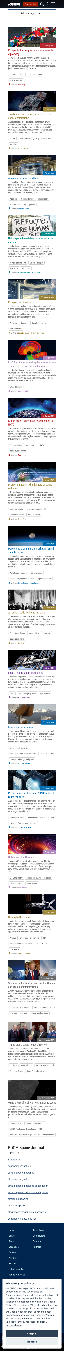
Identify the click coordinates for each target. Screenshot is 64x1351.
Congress (24, 323)
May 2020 (50, 544)
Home (12, 1230)
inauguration (43, 198)
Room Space (15, 1159)
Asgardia (13, 198)
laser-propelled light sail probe (22, 759)
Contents (13, 1252)
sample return (36, 572)
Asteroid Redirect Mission (20, 1007)
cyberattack (31, 445)
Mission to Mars (40, 1007)
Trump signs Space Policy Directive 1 (28, 1044)
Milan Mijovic (23, 148)
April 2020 (50, 480)
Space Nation (15, 204)
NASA (12, 823)
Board (12, 1235)
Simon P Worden (24, 763)
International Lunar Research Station (24, 943)
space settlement (17, 638)
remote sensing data (18, 262)
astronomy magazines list (22, 1218)
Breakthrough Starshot (18, 747)
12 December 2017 (48, 1040)
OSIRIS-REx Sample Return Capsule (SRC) (26, 1129)
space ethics (34, 633)
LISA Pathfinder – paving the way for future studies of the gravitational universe (32, 364)
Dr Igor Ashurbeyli (27, 198)
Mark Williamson (24, 697)
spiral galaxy (32, 883)
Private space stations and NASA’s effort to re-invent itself (31, 795)
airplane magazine (18, 1199)
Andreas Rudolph (24, 391)
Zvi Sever (21, 643)
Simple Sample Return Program (22, 578)
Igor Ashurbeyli (16, 328)
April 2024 (50, 852)
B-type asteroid (16, 1123)
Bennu (28, 1123)
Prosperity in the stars (20, 302)
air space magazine (19, 1179)
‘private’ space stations (27, 823)
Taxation (13, 144)
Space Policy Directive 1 (36, 1071)
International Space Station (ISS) (41, 817)
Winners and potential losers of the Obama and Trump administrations (31, 985)
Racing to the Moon (19, 917)
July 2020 (51, 668)
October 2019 (49, 416)
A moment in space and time (23, 178)
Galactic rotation (16, 883)
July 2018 (51, 173)
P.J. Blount (36, 272)
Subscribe (30, 4)
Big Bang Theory (16, 877)
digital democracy (39, 323)
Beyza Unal (22, 455)
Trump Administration (39, 1013)
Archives (13, 1258)
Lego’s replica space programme (25, 672)
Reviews (13, 1263)
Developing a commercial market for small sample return (31, 550)
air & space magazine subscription (27, 1212)
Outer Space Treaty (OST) (29, 138)
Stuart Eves (22, 887)
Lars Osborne (35, 583)
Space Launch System (18, 1013)
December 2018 (49, 297)
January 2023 (49, 788)
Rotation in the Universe (21, 857)
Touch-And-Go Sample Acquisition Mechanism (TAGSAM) (32, 1134)
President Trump (16, 1071)
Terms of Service (17, 1274)
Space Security (16, 80)
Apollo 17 (13, 1065)
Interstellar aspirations (20, 727)
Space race (14, 949)
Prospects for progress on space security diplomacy (30, 52)
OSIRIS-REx (38, 1123)
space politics (29, 204)
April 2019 (50, 357)
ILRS (44, 937)
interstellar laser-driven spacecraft (23, 753)
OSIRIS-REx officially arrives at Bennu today (32, 1102)
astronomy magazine (19, 1166)
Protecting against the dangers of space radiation (30, 486)
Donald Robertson (25, 953)
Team (11, 1241)
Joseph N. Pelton (24, 827)
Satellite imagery (36, 262)
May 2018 (50, 109)
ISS (21, 74)
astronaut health (16, 509)
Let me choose (14, 1325)
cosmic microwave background (38, 877)
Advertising (38, 1230)
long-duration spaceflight (36, 509)
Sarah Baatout (23, 519)
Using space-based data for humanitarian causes (30, 240)
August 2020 (50, 722)
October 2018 (49, 233)
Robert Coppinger (37, 333)
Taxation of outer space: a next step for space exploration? (29, 116)
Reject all (32, 1341)
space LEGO (45, 693)
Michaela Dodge (24, 272)
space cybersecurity (18, 450)
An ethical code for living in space (26, 612)
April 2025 (50, 912)
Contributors (39, 1235)
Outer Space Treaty (34, 74)
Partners (37, 1247)
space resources (44, 578)
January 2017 (49, 45)
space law (46, 138)
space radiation (34, 514)
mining (12, 138)
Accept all (32, 1333)
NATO (41, 445)
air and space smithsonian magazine (28, 1192)
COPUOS (13, 74)
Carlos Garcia (23, 583)
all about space (16, 1205)
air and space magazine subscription (28, 1185)
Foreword (37, 1241)
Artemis (13, 937)
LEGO (12, 693)
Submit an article (17, 1269)
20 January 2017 (48, 978)
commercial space (17, 817)
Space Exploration (17, 514)
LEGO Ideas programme (27, 693)
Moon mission (26, 1065)
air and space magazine (21, 1172)
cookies (41, 1321)
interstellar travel (48, 753)
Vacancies (14, 1247)
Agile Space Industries (18, 572)
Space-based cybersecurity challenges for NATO (31, 422)
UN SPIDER (26, 268)
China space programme (29, 937)
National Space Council (45, 1065)
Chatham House (16, 445)
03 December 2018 (48, 1098)
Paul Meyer (22, 84)
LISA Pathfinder (16, 386)
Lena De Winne (23, 208)
